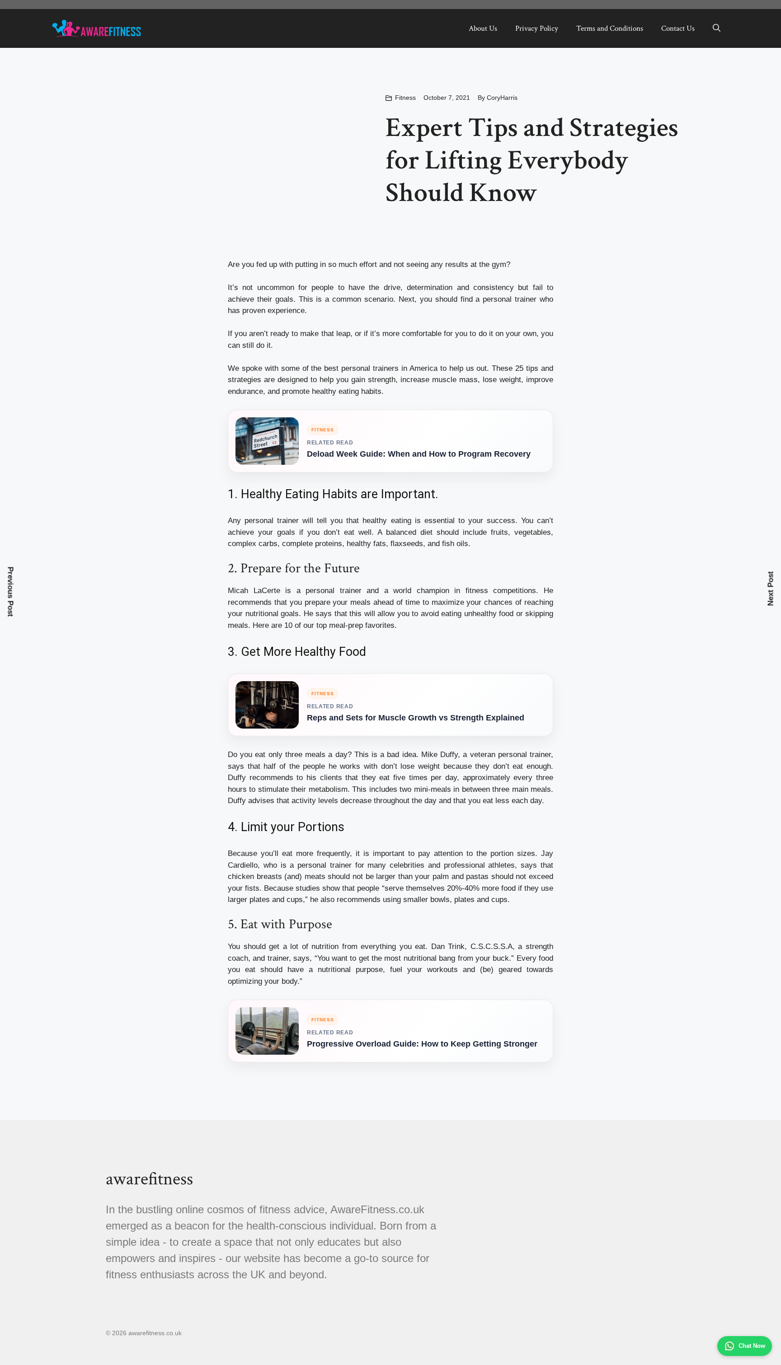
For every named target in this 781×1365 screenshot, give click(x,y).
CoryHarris (502, 97)
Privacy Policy (536, 28)
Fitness (405, 97)
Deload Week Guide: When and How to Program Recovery (419, 453)
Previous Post (10, 591)
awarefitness (149, 1179)
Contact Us (678, 28)
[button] (716, 28)
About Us (483, 28)
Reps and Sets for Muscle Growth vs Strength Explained (415, 717)
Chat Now (752, 1345)
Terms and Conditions (609, 28)
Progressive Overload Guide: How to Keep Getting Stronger (422, 1043)
